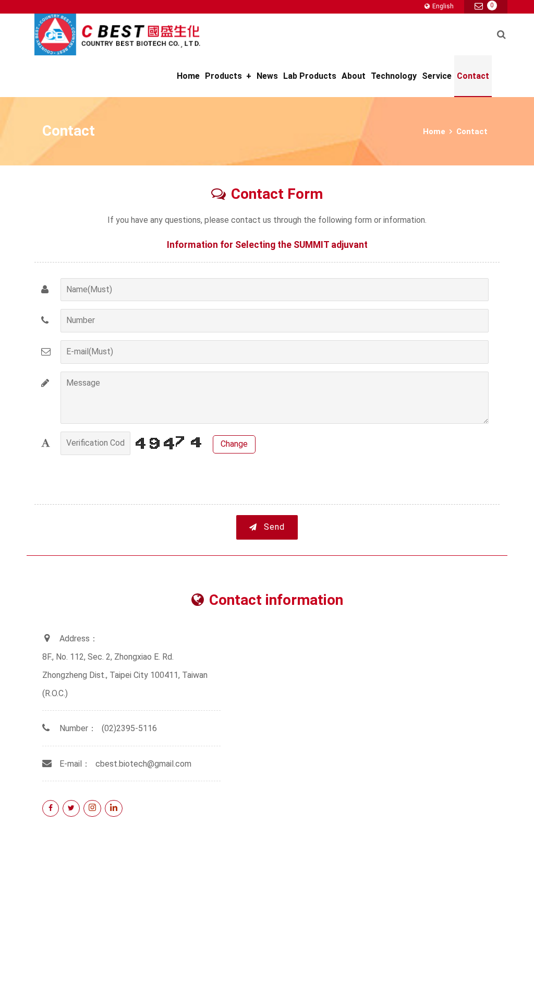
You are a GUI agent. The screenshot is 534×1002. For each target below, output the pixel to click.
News (267, 76)
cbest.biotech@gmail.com (143, 764)
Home (188, 76)
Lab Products (309, 76)
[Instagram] (92, 808)
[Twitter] (71, 808)
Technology (394, 76)
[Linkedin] (114, 808)
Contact (473, 76)
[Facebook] (50, 808)
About (354, 76)
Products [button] (228, 76)
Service (437, 76)
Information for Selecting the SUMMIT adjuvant (267, 245)
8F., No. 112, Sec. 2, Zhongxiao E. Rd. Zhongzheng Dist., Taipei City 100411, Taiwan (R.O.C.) (125, 675)
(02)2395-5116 (129, 728)
